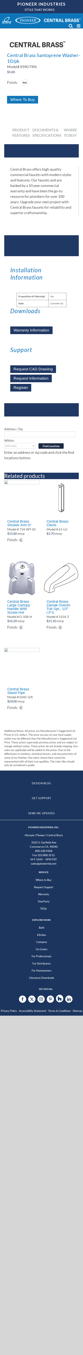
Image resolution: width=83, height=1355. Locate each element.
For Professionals (41, 956)
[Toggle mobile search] (71, 26)
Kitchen (41, 934)
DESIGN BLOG (41, 783)
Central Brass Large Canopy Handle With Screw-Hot (18, 607)
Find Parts (44, 901)
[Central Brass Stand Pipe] (21, 665)
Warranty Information (31, 330)
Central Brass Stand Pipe (18, 691)
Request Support (43, 887)
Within (9, 440)
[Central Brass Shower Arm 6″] (21, 498)
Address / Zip (13, 429)
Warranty (43, 894)
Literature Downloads (41, 977)
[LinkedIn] (69, 999)
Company (41, 942)
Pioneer (40, 835)
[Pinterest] (50, 999)
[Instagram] (41, 999)
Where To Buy (22, 99)
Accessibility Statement (32, 1010)
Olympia (29, 835)
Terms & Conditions (59, 1010)
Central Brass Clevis (57, 523)
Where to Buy (44, 880)
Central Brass (55, 835)
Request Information (31, 378)
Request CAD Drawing (33, 369)
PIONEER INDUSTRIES (41, 4)
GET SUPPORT (41, 798)
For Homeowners (42, 970)
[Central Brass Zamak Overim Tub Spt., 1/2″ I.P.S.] (61, 578)
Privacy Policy (9, 1010)
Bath (41, 927)
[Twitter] (31, 999)
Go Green (41, 949)
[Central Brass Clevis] (61, 498)
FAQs (43, 908)
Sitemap (77, 1010)
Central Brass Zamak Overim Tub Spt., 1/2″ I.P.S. (58, 607)
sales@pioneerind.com (43, 863)
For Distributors (41, 963)
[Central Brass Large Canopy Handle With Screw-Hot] (21, 578)
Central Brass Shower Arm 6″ (19, 523)
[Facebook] (22, 999)
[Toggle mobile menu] (79, 26)
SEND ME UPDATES (41, 813)
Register (20, 387)
